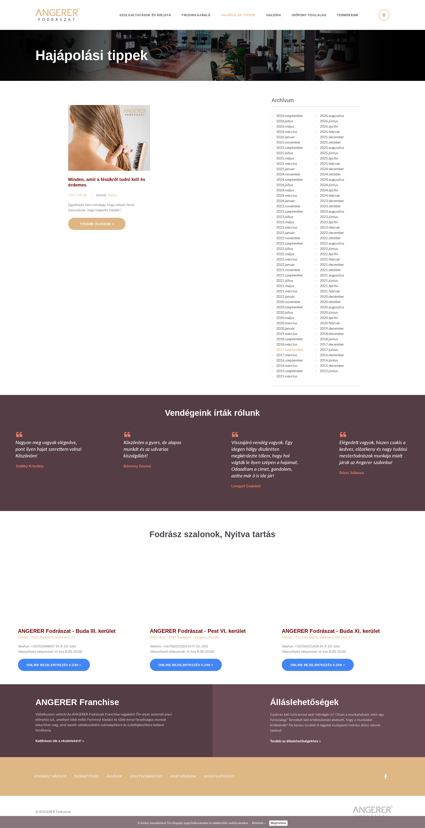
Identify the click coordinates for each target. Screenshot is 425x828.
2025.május (285, 158)
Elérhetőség (86, 776)
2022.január (285, 264)
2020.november (288, 302)
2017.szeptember (290, 350)
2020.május (285, 318)
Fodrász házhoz (50, 776)
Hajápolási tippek (238, 15)
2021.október (330, 270)
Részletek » (259, 823)
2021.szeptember (289, 275)
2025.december (332, 137)
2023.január (285, 233)
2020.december (332, 296)
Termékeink (348, 15)
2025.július (284, 153)
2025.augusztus (332, 148)
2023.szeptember (289, 211)
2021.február (330, 291)
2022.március (286, 259)
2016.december (332, 355)
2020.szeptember (289, 307)
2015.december (332, 365)
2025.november (288, 142)
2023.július (284, 217)
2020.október (330, 302)
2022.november (288, 238)
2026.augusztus (332, 116)
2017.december (332, 344)
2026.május (285, 126)
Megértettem (278, 823)
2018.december (332, 334)
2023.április (329, 222)
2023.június (329, 217)
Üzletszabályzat (146, 776)
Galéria (273, 15)
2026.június (329, 121)
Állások (114, 776)
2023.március (286, 227)
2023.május (285, 222)
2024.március (286, 195)
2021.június (329, 280)
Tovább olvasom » (97, 224)
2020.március (286, 323)
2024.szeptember (289, 179)
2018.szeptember (289, 339)
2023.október (330, 206)
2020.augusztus (332, 307)
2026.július (284, 121)
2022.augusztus (332, 243)
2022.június (329, 249)
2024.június (329, 185)
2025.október (330, 142)
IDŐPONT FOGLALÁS (309, 15)
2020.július (284, 312)
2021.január (285, 296)
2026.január (285, 137)
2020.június (329, 312)
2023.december (332, 201)
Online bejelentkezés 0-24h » (54, 665)
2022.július (284, 249)
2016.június (329, 360)
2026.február (330, 132)
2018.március (286, 344)
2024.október (330, 174)
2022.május (285, 254)
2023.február (330, 227)
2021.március (286, 291)
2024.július (284, 185)
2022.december (332, 233)
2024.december (332, 169)
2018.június (329, 339)
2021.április (329, 286)
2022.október (330, 238)
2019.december (332, 328)
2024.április (329, 190)
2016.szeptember (289, 360)
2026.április (329, 126)
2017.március (286, 355)
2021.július (284, 280)
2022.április (329, 254)
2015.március (286, 376)
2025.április (329, 158)
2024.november (288, 174)
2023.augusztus (332, 211)
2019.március (286, 334)
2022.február (330, 259)
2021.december (332, 264)
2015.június (329, 371)
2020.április (329, 318)
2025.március (286, 163)
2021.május (285, 286)
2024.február (330, 195)
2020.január (285, 328)
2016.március (286, 365)
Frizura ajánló (196, 15)
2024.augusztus (332, 179)
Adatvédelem (183, 776)
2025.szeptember (289, 148)
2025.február (330, 163)
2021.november (288, 270)
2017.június (329, 350)
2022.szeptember (289, 243)
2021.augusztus (332, 275)
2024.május (285, 190)
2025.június (329, 153)
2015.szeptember (289, 371)
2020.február (330, 323)
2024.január (285, 201)
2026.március (286, 132)
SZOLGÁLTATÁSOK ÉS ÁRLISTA (145, 15)
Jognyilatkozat (219, 776)
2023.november (288, 206)
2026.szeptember (289, 116)
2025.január (285, 169)
